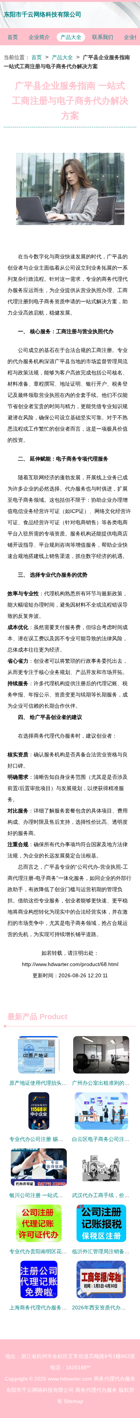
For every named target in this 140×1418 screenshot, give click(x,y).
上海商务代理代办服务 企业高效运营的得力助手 (65, 1308)
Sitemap (73, 1401)
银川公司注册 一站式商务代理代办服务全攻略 (62, 1195)
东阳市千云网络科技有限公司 (42, 14)
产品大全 (70, 37)
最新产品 (22, 1016)
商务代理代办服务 (115, 1379)
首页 (12, 37)
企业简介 (39, 37)
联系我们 (102, 37)
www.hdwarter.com (70, 1379)
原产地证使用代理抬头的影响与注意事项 (56, 1083)
